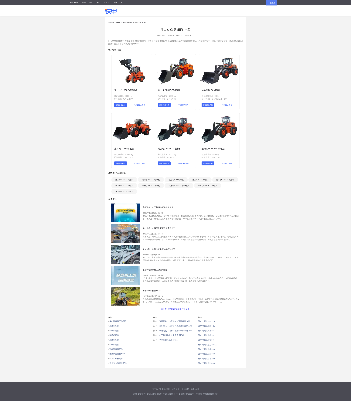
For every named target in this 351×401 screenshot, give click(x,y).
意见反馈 (185, 389)
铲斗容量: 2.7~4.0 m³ (211, 157)
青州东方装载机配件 (118, 363)
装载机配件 (114, 325)
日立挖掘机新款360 (206, 363)
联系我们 (166, 389)
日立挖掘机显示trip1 (206, 330)
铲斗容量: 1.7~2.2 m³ (123, 98)
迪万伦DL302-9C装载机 (126, 90)
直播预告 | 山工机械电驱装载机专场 (174, 321)
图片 (98, 2)
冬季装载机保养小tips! (168, 339)
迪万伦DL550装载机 (124, 148)
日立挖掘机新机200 (206, 349)
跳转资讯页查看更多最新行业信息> (175, 309)
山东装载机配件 (116, 358)
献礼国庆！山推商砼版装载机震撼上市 (175, 325)
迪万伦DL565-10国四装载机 (179, 185)
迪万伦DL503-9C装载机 (169, 90)
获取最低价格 (120, 105)
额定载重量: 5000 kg (167, 95)
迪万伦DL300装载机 (211, 90)
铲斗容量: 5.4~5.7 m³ (123, 157)
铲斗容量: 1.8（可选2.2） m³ (214, 98)
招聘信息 (175, 389)
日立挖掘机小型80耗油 (207, 344)
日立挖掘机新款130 (206, 353)
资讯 (91, 2)
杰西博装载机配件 (117, 353)
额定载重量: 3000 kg (123, 95)
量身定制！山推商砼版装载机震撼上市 (175, 330)
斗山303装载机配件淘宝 (138, 22)
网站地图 (195, 389)
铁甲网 (118, 22)
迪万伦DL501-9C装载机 (169, 148)
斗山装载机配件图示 (118, 321)
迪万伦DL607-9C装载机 (151, 185)
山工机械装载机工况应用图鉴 (171, 335)
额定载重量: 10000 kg (123, 154)
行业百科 (124, 22)
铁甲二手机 (118, 2)
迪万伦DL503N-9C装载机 (207, 185)
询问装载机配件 (116, 349)
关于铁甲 (156, 389)
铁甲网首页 (74, 2)
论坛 (84, 2)
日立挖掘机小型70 (206, 335)
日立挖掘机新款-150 (206, 358)
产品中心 (107, 2)
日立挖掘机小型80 (206, 339)
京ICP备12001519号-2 (171, 394)
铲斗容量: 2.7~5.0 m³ (167, 98)
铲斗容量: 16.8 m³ (166, 157)
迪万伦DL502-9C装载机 (213, 148)
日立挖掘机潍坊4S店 (207, 325)
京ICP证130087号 (188, 394)
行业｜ (156, 321)
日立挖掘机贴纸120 (206, 321)
